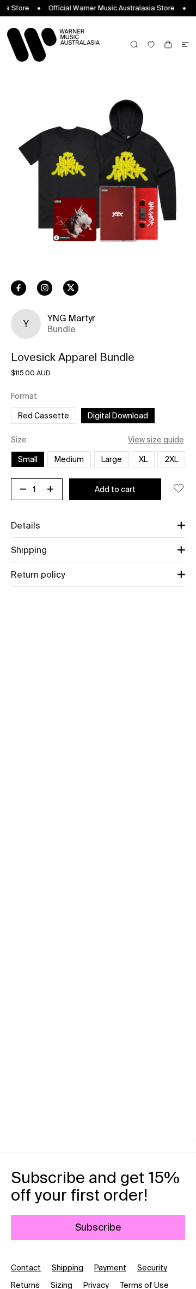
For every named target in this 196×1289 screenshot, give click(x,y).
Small (28, 459)
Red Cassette (47, 415)
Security (152, 1267)
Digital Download (118, 415)
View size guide (156, 439)
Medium (69, 459)
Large (115, 459)
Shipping (67, 1267)
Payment (110, 1267)
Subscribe (98, 1227)
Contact (26, 1267)
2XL (174, 459)
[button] (98, 525)
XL (143, 459)
